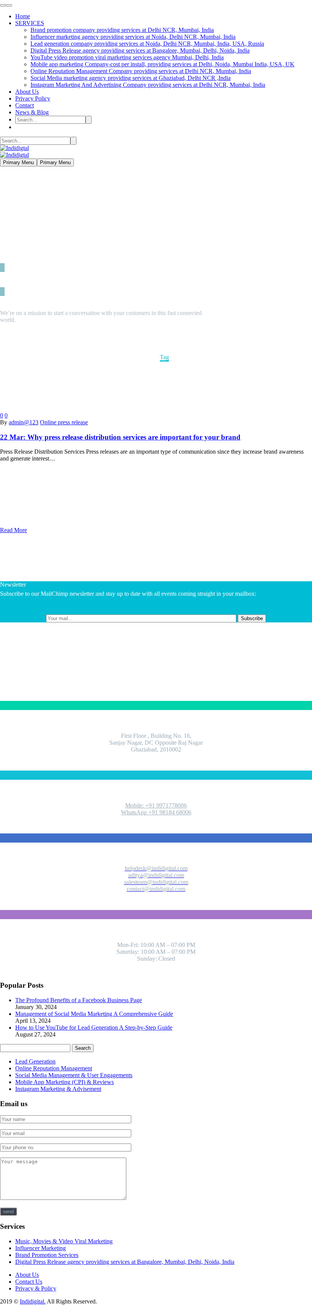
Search (83, 1048)
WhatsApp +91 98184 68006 (156, 812)
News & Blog (32, 112)
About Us (27, 91)
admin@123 (23, 422)
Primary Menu (18, 162)
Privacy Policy (32, 98)
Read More (13, 530)
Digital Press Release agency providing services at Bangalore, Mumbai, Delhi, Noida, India (140, 50)
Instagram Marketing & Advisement (58, 1089)
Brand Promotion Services (46, 1255)
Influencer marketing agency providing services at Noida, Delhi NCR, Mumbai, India (133, 37)
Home (22, 16)
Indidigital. (33, 1301)
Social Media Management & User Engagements (73, 1075)
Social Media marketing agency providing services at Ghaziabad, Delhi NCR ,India (130, 78)
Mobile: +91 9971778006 (156, 805)
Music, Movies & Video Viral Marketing (64, 1241)
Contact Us (28, 1281)
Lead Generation (35, 1061)
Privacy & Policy (35, 1288)
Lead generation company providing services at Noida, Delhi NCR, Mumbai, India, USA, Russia (147, 43)
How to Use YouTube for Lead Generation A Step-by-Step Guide (93, 1027)
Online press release (64, 422)
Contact (24, 105)
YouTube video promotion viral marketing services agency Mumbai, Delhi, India (127, 57)
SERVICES (29, 23)
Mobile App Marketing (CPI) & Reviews (64, 1082)
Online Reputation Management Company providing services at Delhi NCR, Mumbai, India (140, 71)
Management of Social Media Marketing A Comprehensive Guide (94, 1014)
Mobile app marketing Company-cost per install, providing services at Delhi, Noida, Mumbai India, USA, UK (162, 64)
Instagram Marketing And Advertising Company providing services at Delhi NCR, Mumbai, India (147, 85)
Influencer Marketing (40, 1248)
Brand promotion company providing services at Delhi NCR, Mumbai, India (122, 30)
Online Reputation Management (53, 1068)
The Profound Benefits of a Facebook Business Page (78, 1000)
